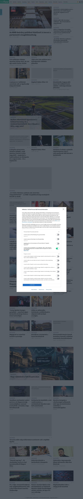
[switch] (57, 235)
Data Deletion (34, 289)
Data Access (41, 289)
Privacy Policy (49, 289)
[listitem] (41, 231)
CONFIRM (32, 284)
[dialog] (41, 249)
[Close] (64, 209)
